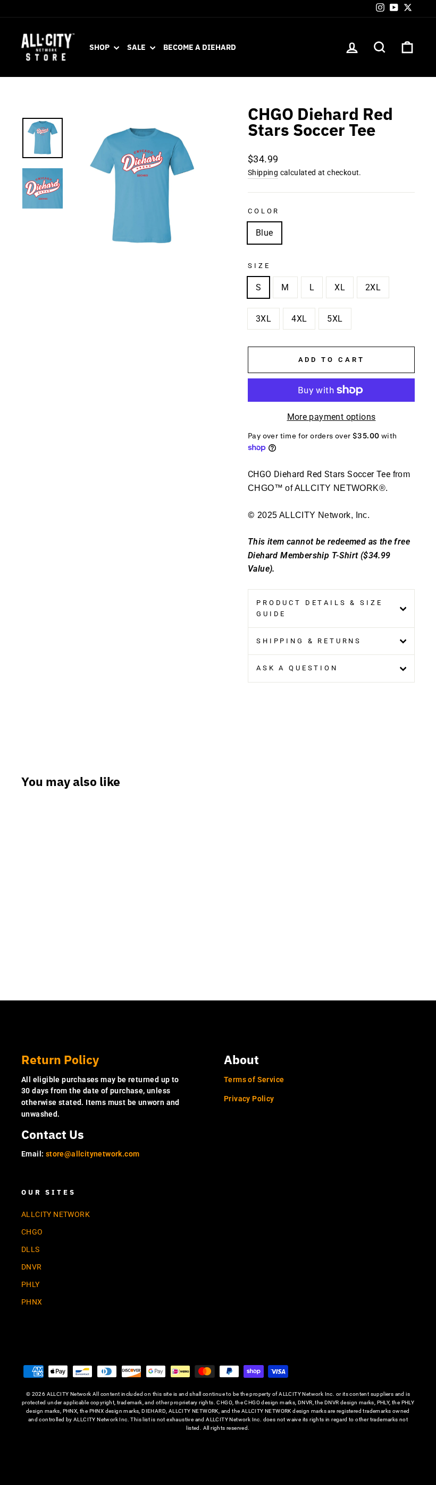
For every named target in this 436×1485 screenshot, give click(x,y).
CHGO (32, 1232)
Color (264, 211)
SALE (137, 47)
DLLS (30, 1249)
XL (339, 287)
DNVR (31, 1267)
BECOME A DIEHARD (199, 47)
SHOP (100, 47)
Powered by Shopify (217, 1444)
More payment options (331, 417)
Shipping (263, 172)
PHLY (30, 1284)
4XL (299, 319)
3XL (263, 319)
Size (259, 266)
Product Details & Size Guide (319, 608)
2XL (373, 287)
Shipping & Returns (309, 641)
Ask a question (297, 668)
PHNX (32, 1302)
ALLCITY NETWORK (55, 1214)
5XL (334, 319)
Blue (264, 233)
